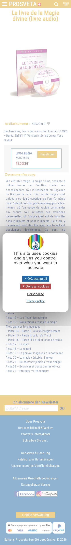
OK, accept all (37, 278)
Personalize (35, 294)
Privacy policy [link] (35, 301)
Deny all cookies (37, 286)
